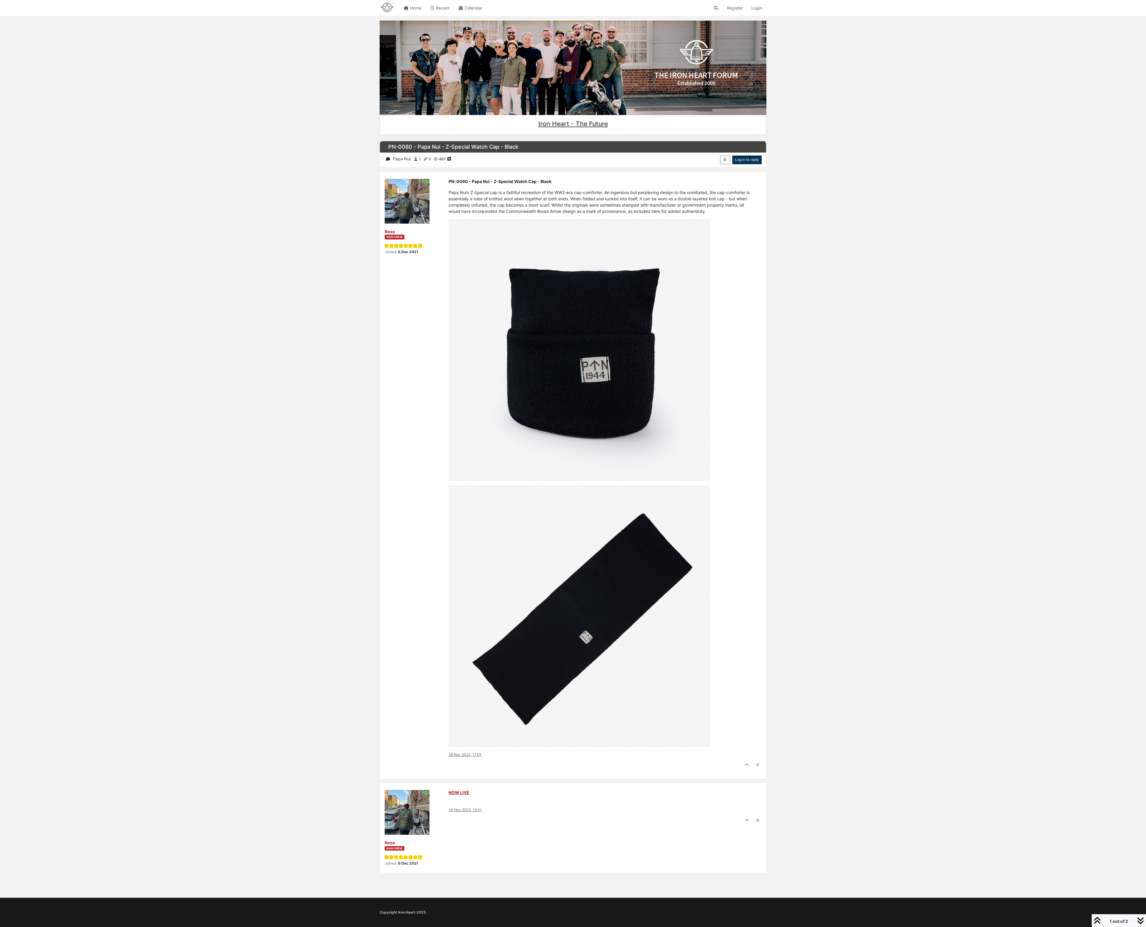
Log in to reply (747, 159)
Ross (390, 231)
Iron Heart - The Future (573, 123)
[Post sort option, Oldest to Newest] (725, 160)
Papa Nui (402, 158)
